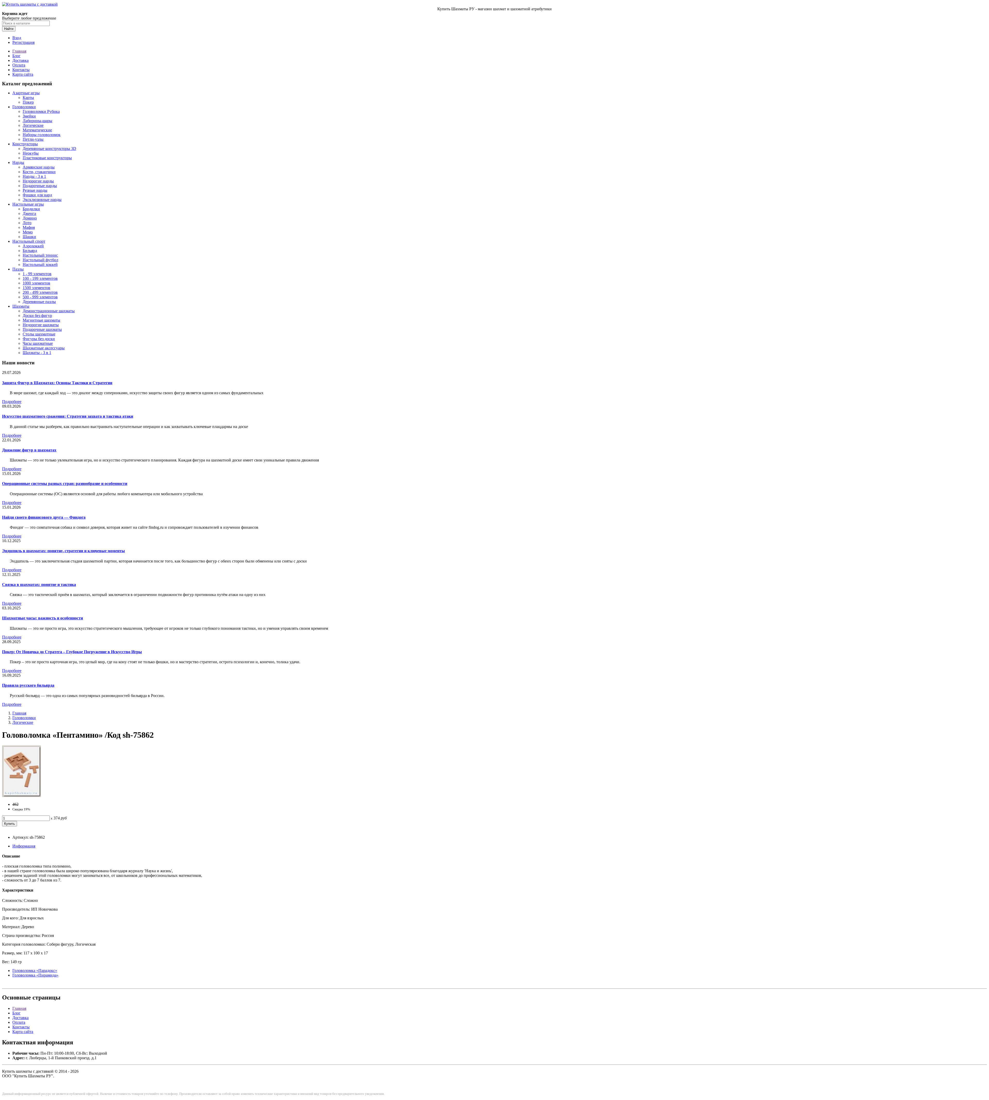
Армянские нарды (39, 167)
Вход (16, 38)
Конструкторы (25, 144)
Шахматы (20, 306)
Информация (23, 846)
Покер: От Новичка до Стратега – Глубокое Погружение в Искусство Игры (72, 652)
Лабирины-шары (37, 121)
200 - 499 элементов (40, 292)
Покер (28, 102)
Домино (30, 218)
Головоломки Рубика (41, 111)
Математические (37, 130)
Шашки (29, 236)
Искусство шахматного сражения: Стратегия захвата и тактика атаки (67, 416)
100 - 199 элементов (40, 278)
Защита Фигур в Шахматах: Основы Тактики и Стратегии (57, 383)
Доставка (20, 60)
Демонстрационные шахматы (49, 311)
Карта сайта (22, 74)
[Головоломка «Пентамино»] (21, 795)
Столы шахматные (39, 334)
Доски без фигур (37, 315)
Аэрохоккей (33, 246)
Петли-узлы (33, 139)
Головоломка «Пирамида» (35, 975)
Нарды (18, 162)
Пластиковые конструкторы (47, 158)
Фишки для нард (37, 195)
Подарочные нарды (40, 185)
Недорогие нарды (38, 181)
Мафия (29, 227)
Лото (27, 223)
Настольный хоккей (40, 264)
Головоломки (24, 107)
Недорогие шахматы (41, 325)
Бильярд (30, 250)
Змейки (29, 116)
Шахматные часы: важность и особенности (42, 618)
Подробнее (11, 401)
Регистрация (23, 42)
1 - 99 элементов (37, 274)
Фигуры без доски (39, 339)
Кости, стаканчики (39, 172)
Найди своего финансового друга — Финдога (44, 517)
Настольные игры (28, 204)
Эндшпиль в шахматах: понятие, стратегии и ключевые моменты (63, 551)
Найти (8, 29)
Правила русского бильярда (28, 685)
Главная (19, 51)
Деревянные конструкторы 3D (49, 148)
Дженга (29, 213)
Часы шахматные (38, 343)
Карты (28, 97)
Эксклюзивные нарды (42, 199)
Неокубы (31, 153)
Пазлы (18, 269)
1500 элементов (36, 288)
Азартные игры (26, 93)
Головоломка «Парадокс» (34, 970)
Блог (16, 56)
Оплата (18, 65)
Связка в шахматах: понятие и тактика (39, 584)
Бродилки (31, 209)
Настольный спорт (28, 241)
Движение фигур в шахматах (29, 450)
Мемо (28, 232)
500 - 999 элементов (40, 297)
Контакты (21, 70)
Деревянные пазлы (39, 301)
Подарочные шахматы (42, 329)
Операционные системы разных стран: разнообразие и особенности (64, 483)
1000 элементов (36, 283)
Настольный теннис (40, 255)
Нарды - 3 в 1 (34, 176)
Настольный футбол (40, 260)
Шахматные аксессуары (44, 348)
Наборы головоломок (42, 134)
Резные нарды (35, 190)
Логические (33, 125)
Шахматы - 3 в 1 (37, 352)
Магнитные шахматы (41, 320)
